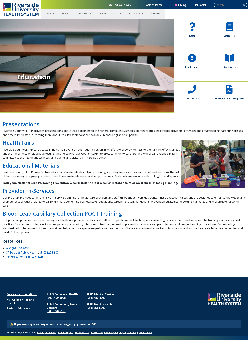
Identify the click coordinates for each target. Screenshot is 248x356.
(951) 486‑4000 (96, 298)
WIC (8, 248)
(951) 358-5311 (21, 248)
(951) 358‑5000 (96, 308)
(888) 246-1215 (34, 256)
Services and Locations (22, 294)
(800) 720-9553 (56, 311)
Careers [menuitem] (156, 13)
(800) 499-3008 (56, 298)
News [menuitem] (65, 13)
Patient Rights (65, 332)
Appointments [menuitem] (108, 13)
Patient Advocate (18, 308)
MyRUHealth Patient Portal (20, 301)
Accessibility (145, 332)
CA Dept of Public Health (22, 252)
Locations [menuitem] (85, 13)
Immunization (15, 256)
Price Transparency (102, 332)
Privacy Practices (46, 332)
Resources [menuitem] (134, 13)
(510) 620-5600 (48, 252)
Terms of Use (82, 332)
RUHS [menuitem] (48, 13)
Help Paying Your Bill (125, 332)
